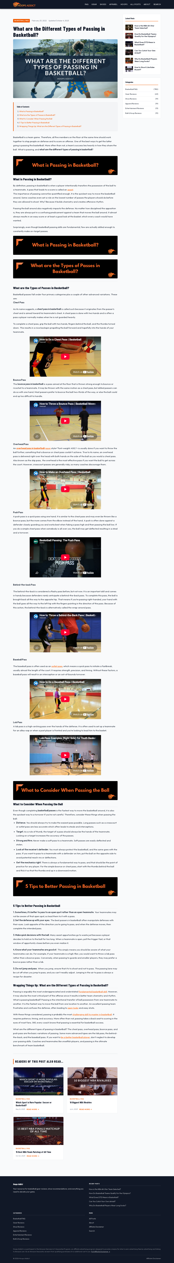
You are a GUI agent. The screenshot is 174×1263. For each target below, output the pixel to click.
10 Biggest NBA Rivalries (81, 1102)
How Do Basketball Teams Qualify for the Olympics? (145, 35)
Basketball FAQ (21, 21)
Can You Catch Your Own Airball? (145, 51)
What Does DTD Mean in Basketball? (145, 43)
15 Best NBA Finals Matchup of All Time (33, 1152)
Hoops (124, 4)
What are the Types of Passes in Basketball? (37, 115)
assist (70, 189)
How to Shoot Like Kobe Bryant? (144, 68)
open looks (73, 1008)
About (147, 4)
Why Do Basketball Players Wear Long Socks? (146, 60)
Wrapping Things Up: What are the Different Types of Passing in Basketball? (50, 126)
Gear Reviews (18, 1223)
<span (33, 448)
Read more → (33, 1109)
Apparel (113, 4)
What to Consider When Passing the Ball (35, 119)
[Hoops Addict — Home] (24, 4)
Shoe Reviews (18, 1227)
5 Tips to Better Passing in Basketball (34, 122)
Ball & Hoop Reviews (21, 1239)
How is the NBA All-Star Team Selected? (144, 27)
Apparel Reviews (19, 1231)
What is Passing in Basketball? (31, 111)
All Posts (135, 4)
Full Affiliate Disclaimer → (100, 1252)
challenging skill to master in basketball (92, 1014)
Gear (94, 4)
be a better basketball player (75, 1037)
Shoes (103, 4)
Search (157, 4)
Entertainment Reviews (22, 1235)
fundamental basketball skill (93, 991)
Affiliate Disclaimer (96, 1227)
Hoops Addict (18, 1184)
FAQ (87, 4)
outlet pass (56, 666)
